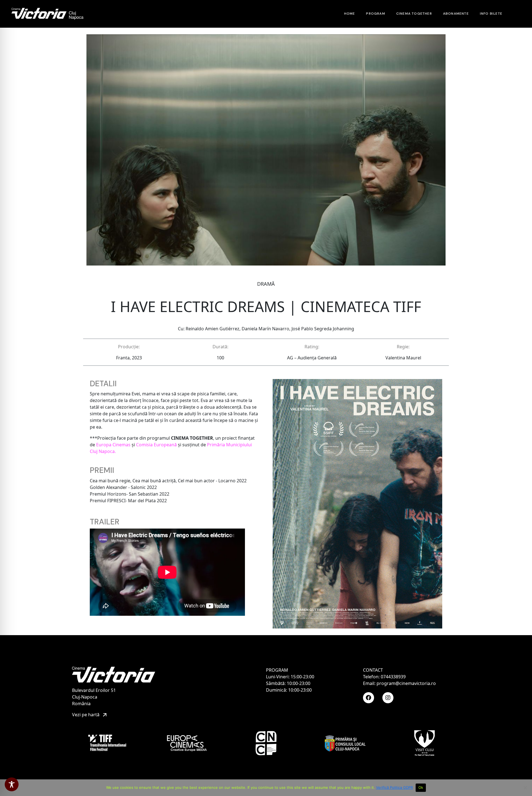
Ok (420, 787)
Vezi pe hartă (86, 715)
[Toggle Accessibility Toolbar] (11, 784)
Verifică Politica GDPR (394, 787)
